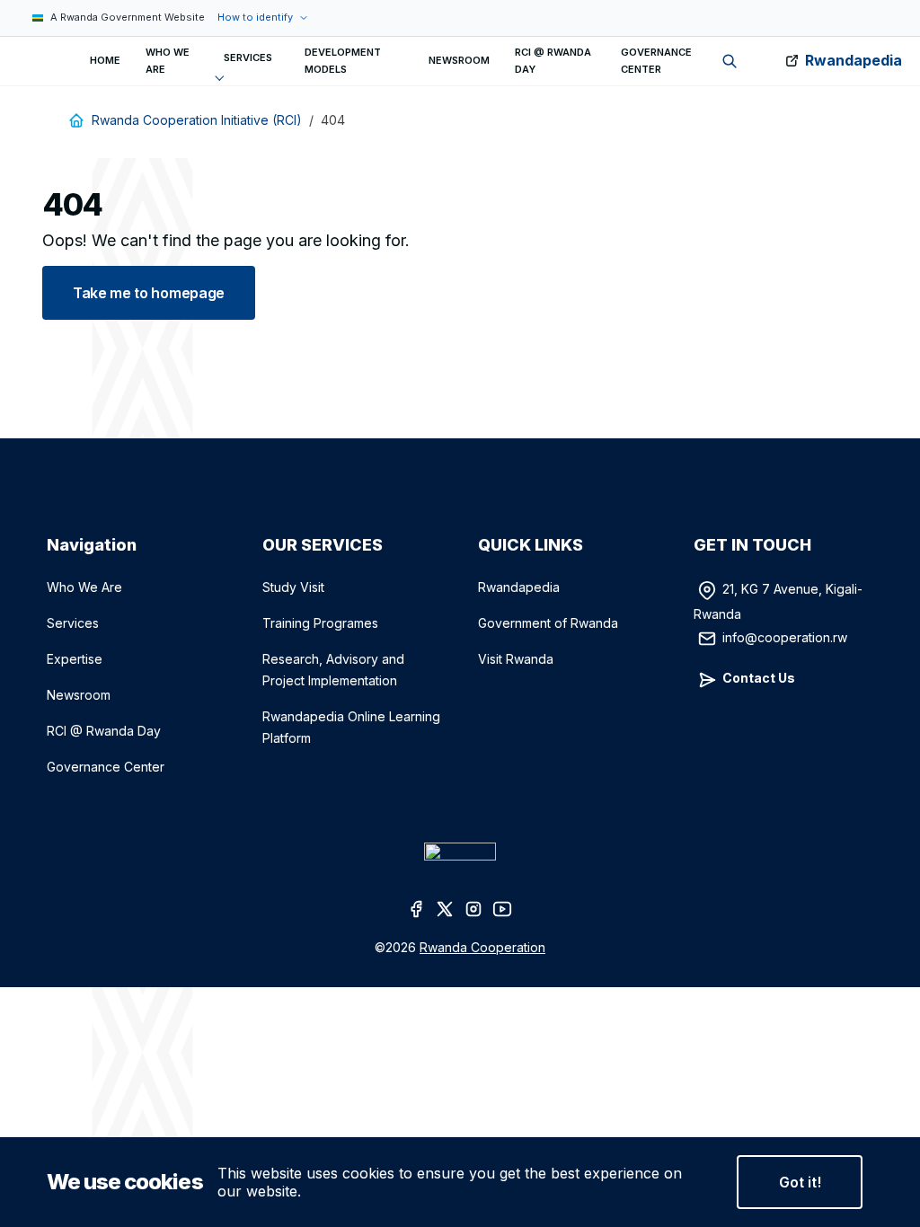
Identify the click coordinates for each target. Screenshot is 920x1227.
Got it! (800, 1182)
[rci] (25, 61)
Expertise (74, 658)
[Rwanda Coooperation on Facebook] (416, 907)
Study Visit (293, 587)
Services (73, 623)
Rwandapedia (853, 60)
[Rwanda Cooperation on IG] (474, 907)
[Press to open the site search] (729, 61)
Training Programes (320, 623)
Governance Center (105, 766)
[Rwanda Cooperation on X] (445, 907)
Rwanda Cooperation (482, 947)
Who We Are (84, 587)
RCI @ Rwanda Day (104, 730)
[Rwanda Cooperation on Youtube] (503, 907)
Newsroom (79, 694)
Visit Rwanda (515, 658)
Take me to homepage (149, 293)
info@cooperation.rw (784, 636)
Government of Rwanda (548, 623)
